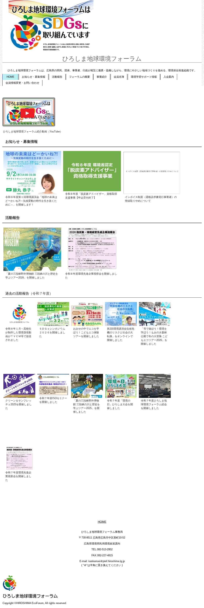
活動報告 (57, 76)
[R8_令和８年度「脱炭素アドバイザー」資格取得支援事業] (92, 171)
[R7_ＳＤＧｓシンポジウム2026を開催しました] (53, 314)
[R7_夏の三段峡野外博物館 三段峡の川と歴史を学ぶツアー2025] (87, 386)
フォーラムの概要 (79, 76)
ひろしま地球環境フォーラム (102, 58)
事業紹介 (102, 76)
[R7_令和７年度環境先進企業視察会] (19, 458)
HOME (10, 76)
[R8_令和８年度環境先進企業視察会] (92, 249)
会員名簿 (119, 76)
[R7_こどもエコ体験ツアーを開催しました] (87, 314)
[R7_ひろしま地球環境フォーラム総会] (155, 386)
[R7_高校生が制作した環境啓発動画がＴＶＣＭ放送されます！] (19, 314)
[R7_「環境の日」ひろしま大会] (121, 386)
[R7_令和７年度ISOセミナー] (53, 384)
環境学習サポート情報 (144, 76)
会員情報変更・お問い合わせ (22, 82)
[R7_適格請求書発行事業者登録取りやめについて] (152, 173)
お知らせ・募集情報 (33, 76)
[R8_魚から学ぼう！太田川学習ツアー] (32, 249)
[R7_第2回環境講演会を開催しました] (121, 314)
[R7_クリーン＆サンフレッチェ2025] (19, 386)
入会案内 (169, 76)
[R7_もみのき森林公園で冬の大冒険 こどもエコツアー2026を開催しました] (155, 314)
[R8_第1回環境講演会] (32, 173)
